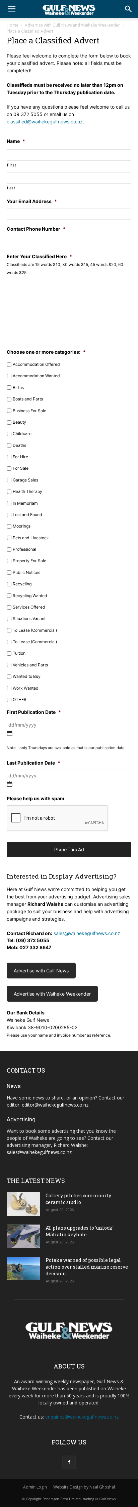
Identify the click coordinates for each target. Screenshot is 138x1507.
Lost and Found (27, 514)
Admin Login (35, 1487)
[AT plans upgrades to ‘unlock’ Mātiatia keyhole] (23, 1236)
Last (11, 188)
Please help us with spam (35, 798)
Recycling (22, 583)
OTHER (19, 699)
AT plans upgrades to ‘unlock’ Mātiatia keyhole (80, 1231)
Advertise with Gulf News (41, 970)
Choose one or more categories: (46, 352)
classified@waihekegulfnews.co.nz (45, 121)
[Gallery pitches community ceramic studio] (23, 1204)
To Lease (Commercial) (35, 630)
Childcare (22, 433)
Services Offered (29, 607)
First (11, 165)
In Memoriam (25, 503)
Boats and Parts (28, 398)
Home (12, 25)
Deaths (19, 445)
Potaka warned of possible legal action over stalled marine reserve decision (87, 1267)
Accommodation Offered (36, 364)
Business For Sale (29, 410)
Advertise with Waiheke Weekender (52, 994)
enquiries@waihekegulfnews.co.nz (82, 1417)
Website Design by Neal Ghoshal (84, 1487)
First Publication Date (34, 712)
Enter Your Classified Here (39, 256)
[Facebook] (69, 1462)
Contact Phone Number (36, 229)
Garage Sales (25, 479)
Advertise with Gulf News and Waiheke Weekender (72, 25)
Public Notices (26, 572)
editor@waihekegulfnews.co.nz (55, 1105)
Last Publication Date (33, 763)
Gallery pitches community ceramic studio (78, 1198)
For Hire (20, 456)
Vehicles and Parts (30, 664)
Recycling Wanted (30, 595)
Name (16, 141)
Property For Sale (29, 560)
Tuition (19, 653)
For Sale (20, 468)
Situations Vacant (29, 618)
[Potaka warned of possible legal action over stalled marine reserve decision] (23, 1268)
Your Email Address (32, 201)
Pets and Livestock (31, 537)
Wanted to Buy (27, 676)
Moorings (21, 526)
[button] (11, 9)
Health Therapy (27, 491)
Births (18, 387)
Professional (24, 549)
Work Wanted (26, 688)
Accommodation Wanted (36, 375)
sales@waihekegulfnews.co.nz (87, 933)
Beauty (19, 422)
